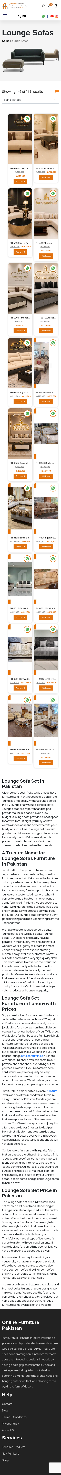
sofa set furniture (32, 1056)
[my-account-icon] (56, 5)
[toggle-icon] (5, 16)
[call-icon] (19, 15)
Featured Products (13, 1447)
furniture (52, 1091)
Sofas (5, 41)
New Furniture (10, 1453)
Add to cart (20, 181)
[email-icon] (24, 15)
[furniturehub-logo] (14, 6)
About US (8, 1430)
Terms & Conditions (14, 1417)
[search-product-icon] (43, 5)
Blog (5, 1410)
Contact (7, 1404)
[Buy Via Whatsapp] (53, 413)
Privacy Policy (10, 1423)
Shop (5, 1460)
